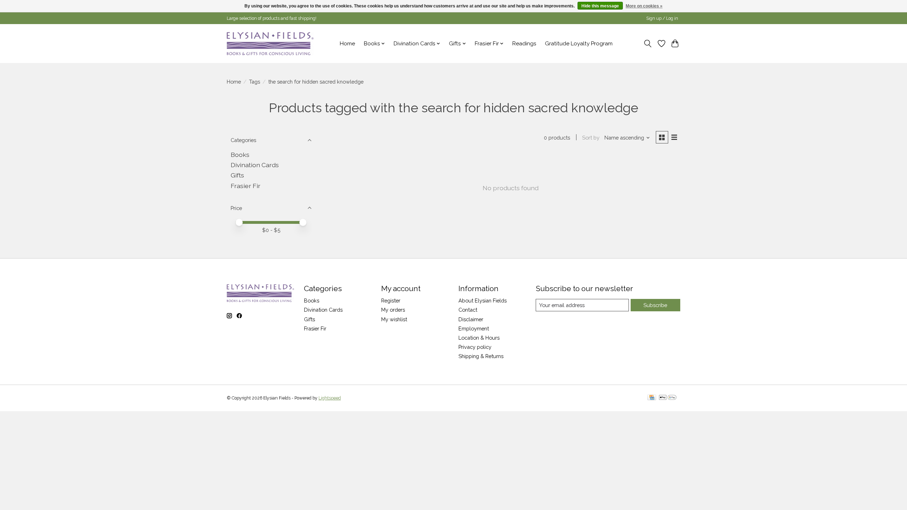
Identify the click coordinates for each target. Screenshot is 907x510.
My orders (393, 310)
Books (240, 154)
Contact (467, 310)
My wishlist (394, 319)
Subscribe (655, 305)
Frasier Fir (245, 185)
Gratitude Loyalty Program (579, 43)
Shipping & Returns (480, 356)
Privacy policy (474, 347)
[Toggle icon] (648, 43)
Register (390, 301)
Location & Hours (479, 338)
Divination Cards (255, 165)
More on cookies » (644, 6)
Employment (473, 328)
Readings (524, 43)
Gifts (237, 175)
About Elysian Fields (482, 301)
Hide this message (600, 6)
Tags (254, 82)
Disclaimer (470, 319)
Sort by (590, 138)
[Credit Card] (651, 398)
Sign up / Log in (662, 18)
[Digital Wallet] (667, 398)
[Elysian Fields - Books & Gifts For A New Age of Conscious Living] (270, 43)
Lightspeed (330, 398)
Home (347, 43)
